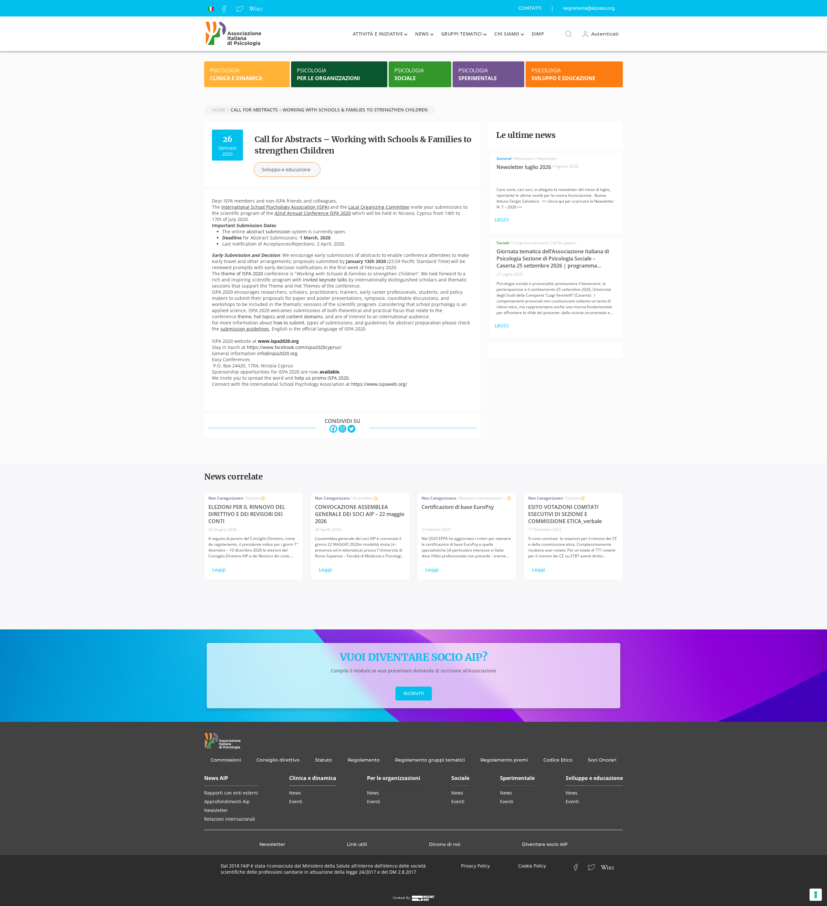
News (422, 34)
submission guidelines (244, 329)
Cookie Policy (532, 866)
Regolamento (364, 760)
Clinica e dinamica (312, 778)
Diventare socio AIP (545, 844)
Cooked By (402, 897)
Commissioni (226, 760)
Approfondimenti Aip (227, 801)
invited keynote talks (325, 280)
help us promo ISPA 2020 (322, 378)
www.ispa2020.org (278, 341)
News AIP (216, 778)
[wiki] (255, 8)
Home (218, 110)
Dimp (538, 34)
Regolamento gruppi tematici (430, 760)
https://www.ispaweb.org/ (379, 384)
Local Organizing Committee (378, 207)
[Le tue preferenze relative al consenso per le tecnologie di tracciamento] (816, 895)
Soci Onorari (602, 760)
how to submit (288, 323)
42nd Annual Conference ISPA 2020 (313, 213)
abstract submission (268, 231)
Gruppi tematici (461, 34)
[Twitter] (240, 8)
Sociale (460, 778)
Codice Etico (557, 760)
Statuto (323, 760)
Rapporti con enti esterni (231, 793)
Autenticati (604, 34)
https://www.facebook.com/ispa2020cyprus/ (294, 347)
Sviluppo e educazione (594, 778)
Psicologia (236, 74)
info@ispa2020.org (277, 353)
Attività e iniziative (378, 34)
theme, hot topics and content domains (280, 316)
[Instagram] (342, 429)
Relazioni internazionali (229, 819)
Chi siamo (506, 34)
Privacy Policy (475, 866)
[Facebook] (224, 8)
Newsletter (216, 810)
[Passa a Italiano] (210, 8)
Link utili (357, 844)
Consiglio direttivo (277, 760)
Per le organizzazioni (393, 778)
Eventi (295, 801)
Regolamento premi (504, 760)
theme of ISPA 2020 (242, 273)
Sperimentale (517, 778)
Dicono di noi (444, 844)
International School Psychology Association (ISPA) (275, 207)
